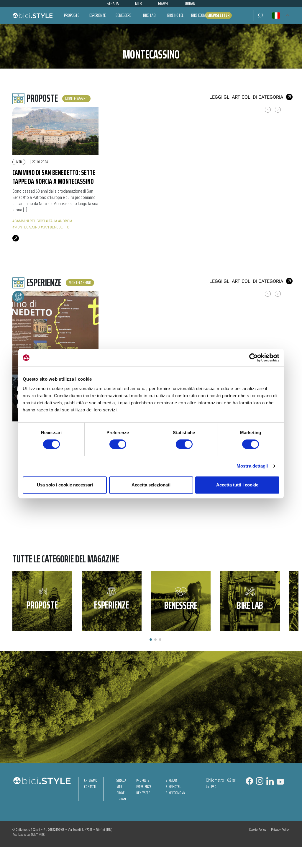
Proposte (71, 15)
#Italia (51, 221)
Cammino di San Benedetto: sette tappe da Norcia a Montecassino (53, 177)
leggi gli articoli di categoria (246, 97)
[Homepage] (32, 15)
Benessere (123, 15)
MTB (19, 162)
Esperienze (97, 15)
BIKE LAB (171, 780)
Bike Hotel (175, 15)
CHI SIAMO (90, 780)
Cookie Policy (257, 830)
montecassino (76, 98)
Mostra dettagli (252, 465)
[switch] (117, 444)
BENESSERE (143, 793)
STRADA (121, 780)
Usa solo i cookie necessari (65, 484)
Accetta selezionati (151, 484)
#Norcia (65, 221)
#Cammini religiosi (28, 221)
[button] (260, 15)
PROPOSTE (142, 780)
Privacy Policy (280, 830)
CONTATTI (90, 786)
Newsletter (219, 15)
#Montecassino (26, 227)
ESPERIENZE (143, 786)
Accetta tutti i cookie (237, 484)
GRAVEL (121, 793)
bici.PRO (211, 786)
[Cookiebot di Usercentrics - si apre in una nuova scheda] (253, 357)
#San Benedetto (55, 227)
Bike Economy (201, 15)
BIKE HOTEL (173, 786)
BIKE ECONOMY (175, 793)
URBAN (121, 799)
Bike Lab (149, 15)
